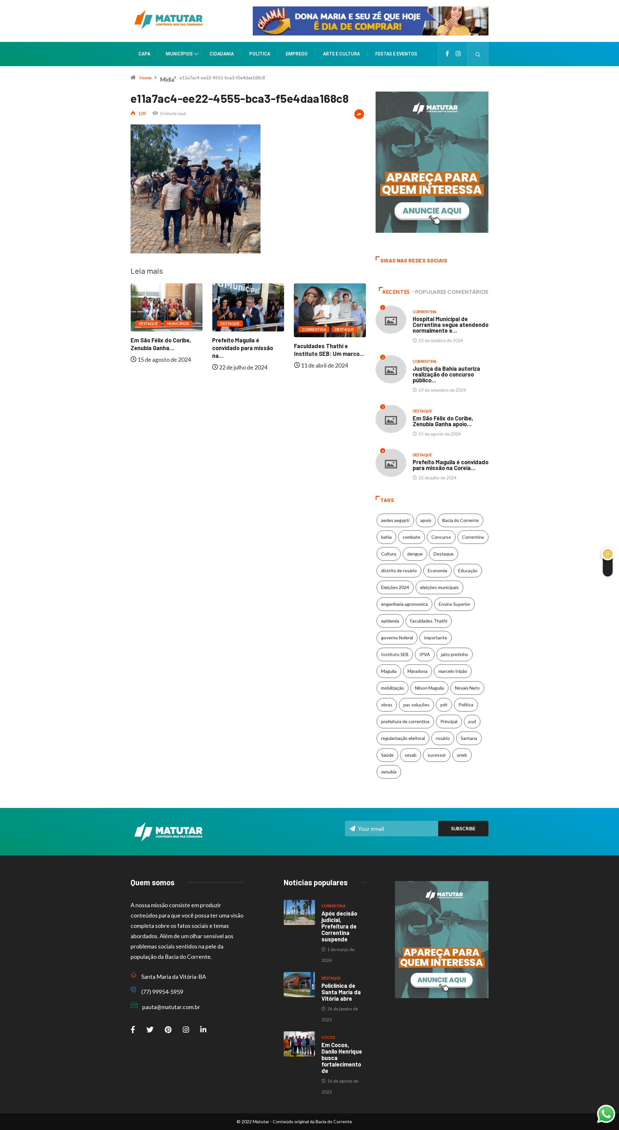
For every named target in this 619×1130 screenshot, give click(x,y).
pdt (443, 704)
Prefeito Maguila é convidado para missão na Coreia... (450, 464)
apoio (425, 520)
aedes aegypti (395, 520)
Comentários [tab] (468, 292)
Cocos (328, 1037)
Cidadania (222, 53)
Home (146, 77)
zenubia (389, 771)
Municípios (179, 53)
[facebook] (447, 54)
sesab (411, 755)
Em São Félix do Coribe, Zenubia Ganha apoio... (443, 421)
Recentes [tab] (396, 292)
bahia (386, 537)
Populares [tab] (430, 292)
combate (411, 537)
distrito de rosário (399, 570)
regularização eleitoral (403, 738)
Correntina (242, 329)
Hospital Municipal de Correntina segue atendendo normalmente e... (450, 324)
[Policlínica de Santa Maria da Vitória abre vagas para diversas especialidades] (299, 984)
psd (472, 721)
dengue (415, 553)
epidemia (390, 621)
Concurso (441, 537)
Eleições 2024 (395, 587)
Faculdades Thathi (428, 621)
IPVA (424, 654)
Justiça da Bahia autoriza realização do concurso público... (446, 374)
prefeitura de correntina (405, 721)
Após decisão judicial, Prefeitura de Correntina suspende (339, 926)
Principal (448, 721)
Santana (469, 738)
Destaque (158, 323)
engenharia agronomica (404, 604)
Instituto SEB (394, 654)
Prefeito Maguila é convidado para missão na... (170, 348)
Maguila (389, 671)
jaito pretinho (454, 654)
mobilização (392, 688)
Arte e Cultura (341, 53)
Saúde (387, 755)
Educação (467, 570)
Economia (437, 570)
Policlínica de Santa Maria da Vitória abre (341, 992)
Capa (144, 53)
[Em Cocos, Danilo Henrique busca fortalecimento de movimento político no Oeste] (299, 1043)
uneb (462, 755)
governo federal (397, 637)
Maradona (417, 671)
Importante (435, 637)
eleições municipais (439, 587)
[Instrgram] (458, 54)
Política (259, 53)
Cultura (388, 553)
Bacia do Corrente (460, 520)
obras (386, 704)
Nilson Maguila (429, 688)
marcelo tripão (452, 671)
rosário (443, 738)
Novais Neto (467, 688)
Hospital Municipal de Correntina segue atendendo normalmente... (338, 354)
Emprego (297, 53)
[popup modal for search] (477, 54)
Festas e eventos (396, 53)
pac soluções (416, 704)
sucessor (436, 755)
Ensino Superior (454, 604)
